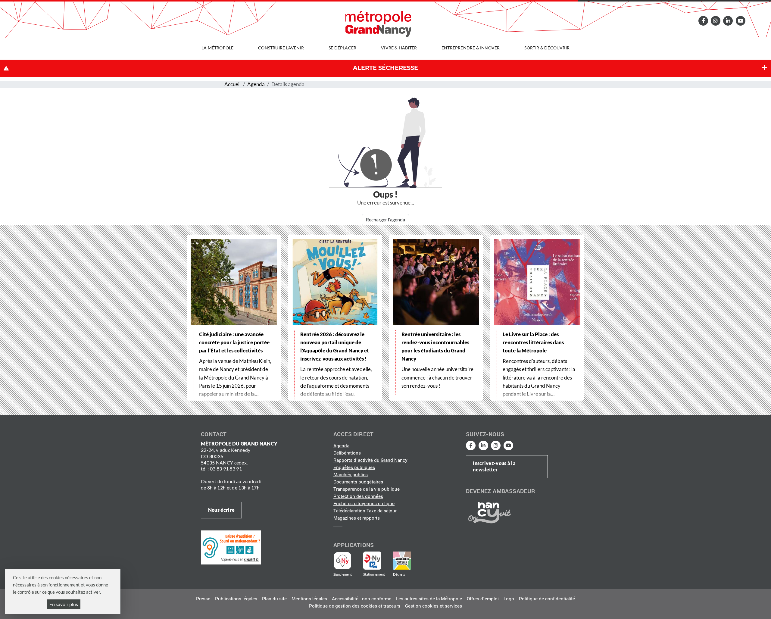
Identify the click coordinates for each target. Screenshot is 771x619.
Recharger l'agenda (385, 219)
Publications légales (236, 599)
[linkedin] (728, 20)
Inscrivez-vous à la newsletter (494, 466)
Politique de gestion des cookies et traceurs (354, 606)
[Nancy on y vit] (488, 512)
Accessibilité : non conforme (361, 599)
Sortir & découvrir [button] (547, 47)
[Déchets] (402, 561)
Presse (203, 599)
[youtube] (740, 20)
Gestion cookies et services (433, 606)
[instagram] (715, 20)
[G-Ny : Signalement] (345, 561)
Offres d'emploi (483, 599)
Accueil (232, 84)
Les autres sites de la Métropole (429, 599)
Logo (509, 599)
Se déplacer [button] (342, 47)
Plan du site (274, 599)
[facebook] (703, 20)
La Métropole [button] (217, 47)
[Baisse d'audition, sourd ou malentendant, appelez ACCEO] (231, 547)
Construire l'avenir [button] (281, 47)
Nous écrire (221, 510)
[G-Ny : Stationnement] (376, 561)
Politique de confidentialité (547, 599)
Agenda (256, 84)
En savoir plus (63, 604)
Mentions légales (309, 599)
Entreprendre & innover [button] (471, 47)
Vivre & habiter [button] (399, 47)
